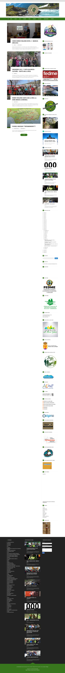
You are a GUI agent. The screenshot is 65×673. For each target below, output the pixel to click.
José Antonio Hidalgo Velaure (49, 404)
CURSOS (8, 559)
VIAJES (8, 611)
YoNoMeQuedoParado (10, 612)
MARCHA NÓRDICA (46, 516)
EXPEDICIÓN (9, 572)
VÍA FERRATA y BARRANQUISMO (12, 610)
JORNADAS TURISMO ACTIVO (11, 579)
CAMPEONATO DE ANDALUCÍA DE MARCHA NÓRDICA (14, 549)
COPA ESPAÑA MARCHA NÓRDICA (12, 555)
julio (45, 234)
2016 (44, 224)
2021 (44, 218)
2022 (44, 217)
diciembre (45, 230)
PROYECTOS (9, 591)
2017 (44, 223)
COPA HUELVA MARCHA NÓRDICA (12, 556)
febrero (45, 247)
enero (45, 248)
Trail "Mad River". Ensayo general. (50, 203)
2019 (44, 221)
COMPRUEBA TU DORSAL (48, 168)
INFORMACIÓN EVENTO (16, 128)
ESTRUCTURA (45, 508)
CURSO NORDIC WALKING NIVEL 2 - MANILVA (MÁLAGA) (49, 240)
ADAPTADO (9, 543)
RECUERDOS (44, 517)
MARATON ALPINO (10, 581)
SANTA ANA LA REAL (10, 598)
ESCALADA (8, 570)
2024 (44, 215)
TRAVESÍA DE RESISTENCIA (11, 603)
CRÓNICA (8, 557)
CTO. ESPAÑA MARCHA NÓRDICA (12, 558)
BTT (7, 546)
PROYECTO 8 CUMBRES (10, 590)
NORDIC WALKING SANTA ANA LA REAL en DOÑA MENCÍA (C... (51, 244)
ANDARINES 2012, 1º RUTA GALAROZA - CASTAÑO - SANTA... (50, 242)
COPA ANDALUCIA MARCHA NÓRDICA (13, 553)
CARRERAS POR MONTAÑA (11, 550)
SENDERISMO (15, 73)
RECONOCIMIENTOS (23, 128)
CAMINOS (8, 547)
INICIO (44, 507)
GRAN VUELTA (9, 576)
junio (45, 235)
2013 (44, 228)
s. (7, 596)
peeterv (39, 666)
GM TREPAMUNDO (10, 575)
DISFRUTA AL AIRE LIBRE (11, 567)
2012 (44, 229)
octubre (45, 231)
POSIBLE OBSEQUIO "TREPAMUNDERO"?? (24, 126)
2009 (44, 252)
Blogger (47, 666)
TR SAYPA (8, 601)
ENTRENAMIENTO (10, 568)
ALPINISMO (9, 544)
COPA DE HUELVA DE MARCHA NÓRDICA (13, 554)
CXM (8, 560)
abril (45, 237)
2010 (44, 251)
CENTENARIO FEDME (10, 551)
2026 (44, 212)
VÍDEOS (44, 515)
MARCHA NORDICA (10, 582)
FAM (8, 573)
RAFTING (8, 592)
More (24, 134)
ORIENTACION (9, 588)
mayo (45, 236)
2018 (44, 222)
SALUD (8, 597)
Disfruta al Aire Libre (48, 401)
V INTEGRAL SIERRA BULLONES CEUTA (32, 657)
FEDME (8, 574)
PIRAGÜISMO (9, 589)
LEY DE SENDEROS (10, 580)
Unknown (45, 407)
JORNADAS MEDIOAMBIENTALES (12, 578)
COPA (8, 552)
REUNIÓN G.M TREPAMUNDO (11, 595)
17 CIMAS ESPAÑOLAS (10, 542)
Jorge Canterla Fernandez (49, 402)
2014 (44, 227)
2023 (44, 216)
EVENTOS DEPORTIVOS (10, 571)
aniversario (9, 545)
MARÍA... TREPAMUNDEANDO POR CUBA (33, 620)
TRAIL (8, 602)
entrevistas (9, 569)
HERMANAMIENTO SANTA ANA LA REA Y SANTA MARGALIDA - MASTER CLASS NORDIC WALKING (33, 631)
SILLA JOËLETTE (9, 600)
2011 (44, 250)
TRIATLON (8, 604)
